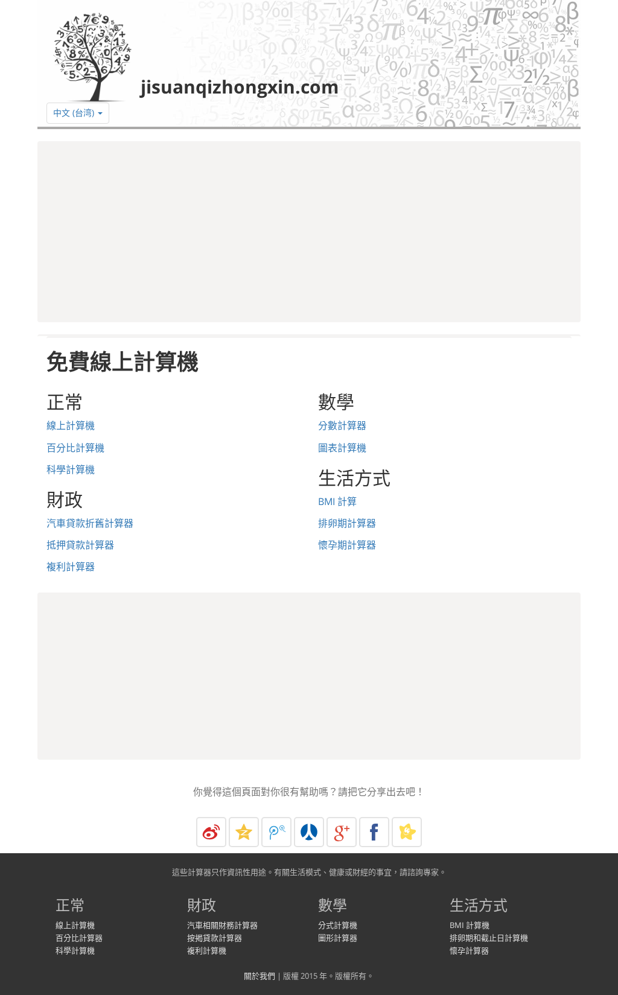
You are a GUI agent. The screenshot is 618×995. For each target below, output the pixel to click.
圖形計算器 (337, 937)
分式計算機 (337, 925)
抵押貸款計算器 (80, 545)
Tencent (276, 832)
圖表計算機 (342, 447)
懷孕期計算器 (347, 545)
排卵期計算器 (347, 523)
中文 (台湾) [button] (75, 112)
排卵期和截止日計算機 (489, 937)
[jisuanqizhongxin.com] (192, 56)
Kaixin (407, 832)
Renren (309, 832)
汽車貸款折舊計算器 (89, 523)
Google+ (342, 832)
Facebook (374, 832)
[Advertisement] (309, 231)
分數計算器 (342, 425)
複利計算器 (70, 566)
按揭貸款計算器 (214, 937)
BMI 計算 (337, 501)
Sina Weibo (211, 832)
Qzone (244, 832)
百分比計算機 (75, 447)
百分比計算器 (79, 937)
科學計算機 (70, 469)
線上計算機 (70, 425)
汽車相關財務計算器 (222, 925)
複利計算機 (206, 950)
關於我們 (259, 975)
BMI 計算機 (469, 925)
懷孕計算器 (469, 950)
